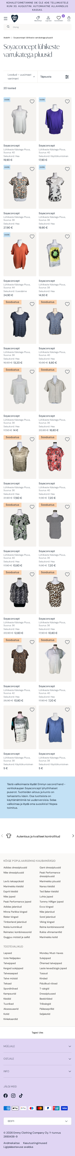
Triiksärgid (45, 1003)
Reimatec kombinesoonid (17, 932)
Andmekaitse (11, 1143)
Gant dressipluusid (50, 867)
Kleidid (7, 998)
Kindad (43, 978)
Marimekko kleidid (13, 886)
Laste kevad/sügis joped (53, 968)
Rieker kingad (10, 916)
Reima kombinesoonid (52, 927)
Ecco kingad (46, 906)
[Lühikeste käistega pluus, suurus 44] (19, 254)
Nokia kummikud (12, 927)
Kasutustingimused (35, 1143)
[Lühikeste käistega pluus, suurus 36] (55, 187)
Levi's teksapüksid (13, 881)
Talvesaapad (10, 973)
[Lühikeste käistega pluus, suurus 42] (19, 660)
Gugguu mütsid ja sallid (16, 937)
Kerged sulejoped (13, 968)
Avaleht (6, 37)
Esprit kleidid (10, 891)
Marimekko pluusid (50, 881)
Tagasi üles (37, 1032)
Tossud (44, 973)
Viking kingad (47, 921)
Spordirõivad (10, 988)
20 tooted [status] (9, 88)
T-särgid (44, 988)
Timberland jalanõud (15, 921)
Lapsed (7, 953)
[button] (69, 18)
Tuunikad (8, 1003)
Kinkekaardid (10, 1019)
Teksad (7, 983)
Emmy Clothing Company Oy (30, 1132)
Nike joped (9, 896)
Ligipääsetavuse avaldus (18, 1147)
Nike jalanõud (47, 911)
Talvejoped (9, 963)
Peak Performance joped (17, 901)
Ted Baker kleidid (49, 891)
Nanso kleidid (47, 886)
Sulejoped (45, 958)
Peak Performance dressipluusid (50, 874)
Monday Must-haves (51, 953)
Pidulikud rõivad (48, 983)
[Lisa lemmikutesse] (32, 101)
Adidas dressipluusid (15, 867)
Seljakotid (45, 1014)
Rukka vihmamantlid (51, 932)
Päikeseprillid (47, 1008)
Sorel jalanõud (47, 916)
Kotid (6, 1014)
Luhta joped (46, 896)
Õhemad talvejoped (51, 963)
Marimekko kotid (49, 937)
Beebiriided (46, 998)
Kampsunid (9, 993)
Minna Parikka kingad (15, 911)
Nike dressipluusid (13, 872)
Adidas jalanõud (12, 906)
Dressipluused (48, 993)
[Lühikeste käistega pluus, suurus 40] (19, 119)
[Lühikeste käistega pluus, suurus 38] (19, 187)
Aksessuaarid (10, 1008)
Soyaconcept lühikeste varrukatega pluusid (33, 37)
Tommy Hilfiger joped (51, 901)
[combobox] (37, 27)
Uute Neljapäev (12, 958)
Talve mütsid (10, 978)
